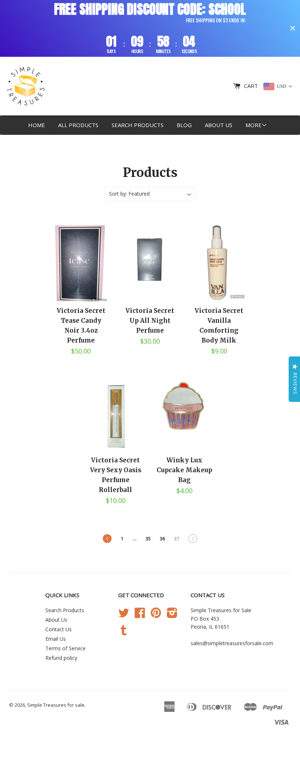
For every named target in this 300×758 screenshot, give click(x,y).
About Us (218, 125)
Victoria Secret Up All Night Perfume (149, 320)
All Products (78, 125)
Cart (251, 85)
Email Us (55, 638)
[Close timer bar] (293, 28)
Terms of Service (65, 648)
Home (36, 125)
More (253, 125)
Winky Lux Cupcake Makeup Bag (184, 470)
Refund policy (61, 657)
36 (162, 538)
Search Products (138, 125)
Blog (184, 125)
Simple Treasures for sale (56, 705)
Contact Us (58, 629)
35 (148, 538)
